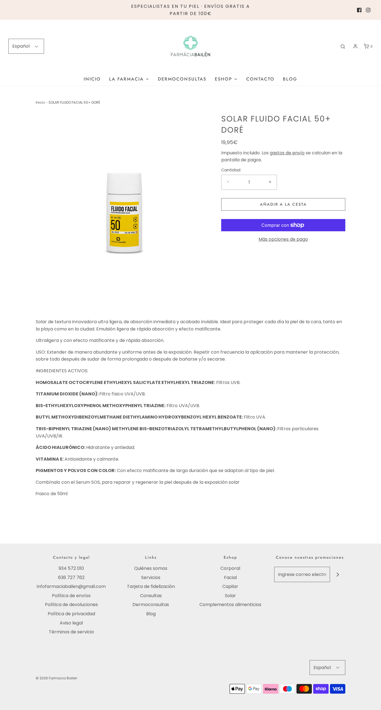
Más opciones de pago (283, 239)
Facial (230, 577)
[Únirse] (337, 574)
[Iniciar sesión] (355, 46)
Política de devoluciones (71, 604)
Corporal (230, 568)
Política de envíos (71, 595)
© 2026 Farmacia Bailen (56, 678)
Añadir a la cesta (283, 204)
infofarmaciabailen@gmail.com (71, 586)
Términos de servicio (71, 632)
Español (21, 46)
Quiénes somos (150, 568)
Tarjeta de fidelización (151, 586)
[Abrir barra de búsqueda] (343, 46)
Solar (230, 595)
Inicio (92, 79)
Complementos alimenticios (230, 604)
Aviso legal (71, 623)
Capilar (230, 586)
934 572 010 (71, 568)
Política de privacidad (71, 614)
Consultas (151, 595)
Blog (290, 79)
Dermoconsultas (182, 79)
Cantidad (230, 170)
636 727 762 (71, 577)
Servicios (150, 577)
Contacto (260, 79)
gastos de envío (287, 153)
